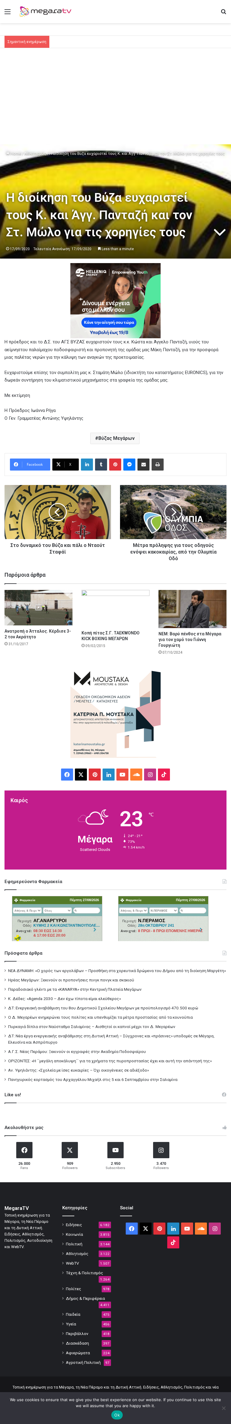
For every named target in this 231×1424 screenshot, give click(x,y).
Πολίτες (73, 1288)
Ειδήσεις (74, 1224)
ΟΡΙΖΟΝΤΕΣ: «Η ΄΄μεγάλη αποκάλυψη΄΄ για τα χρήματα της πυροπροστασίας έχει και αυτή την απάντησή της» (110, 1060)
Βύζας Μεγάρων (116, 438)
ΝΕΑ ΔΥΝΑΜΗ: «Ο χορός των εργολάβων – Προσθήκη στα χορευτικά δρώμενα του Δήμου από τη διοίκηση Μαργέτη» (117, 970)
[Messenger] (129, 465)
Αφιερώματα (78, 1352)
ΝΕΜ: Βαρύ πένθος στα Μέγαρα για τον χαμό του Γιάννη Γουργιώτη (190, 639)
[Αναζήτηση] (223, 14)
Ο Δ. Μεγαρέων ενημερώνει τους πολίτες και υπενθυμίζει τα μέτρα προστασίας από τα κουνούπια (100, 1017)
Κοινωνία (74, 1234)
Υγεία (71, 1323)
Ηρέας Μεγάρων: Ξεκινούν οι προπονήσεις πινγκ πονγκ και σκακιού (71, 979)
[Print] (158, 465)
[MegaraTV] (46, 11)
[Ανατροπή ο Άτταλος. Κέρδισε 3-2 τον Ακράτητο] (38, 607)
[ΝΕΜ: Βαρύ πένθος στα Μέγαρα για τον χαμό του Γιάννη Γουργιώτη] (192, 609)
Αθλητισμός (35, 153)
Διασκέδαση (77, 1343)
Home (15, 153)
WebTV (72, 1263)
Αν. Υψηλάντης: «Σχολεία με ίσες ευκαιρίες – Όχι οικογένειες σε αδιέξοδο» (78, 1070)
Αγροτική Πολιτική (83, 1362)
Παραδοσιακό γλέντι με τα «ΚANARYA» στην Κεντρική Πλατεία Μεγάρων (75, 989)
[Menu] (8, 14)
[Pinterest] (115, 465)
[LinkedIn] (87, 465)
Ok (117, 1415)
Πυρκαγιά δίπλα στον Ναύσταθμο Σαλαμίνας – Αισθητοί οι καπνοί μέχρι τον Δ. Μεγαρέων (91, 1026)
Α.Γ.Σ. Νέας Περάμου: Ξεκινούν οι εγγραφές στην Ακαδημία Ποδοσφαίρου (77, 1051)
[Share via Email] (143, 465)
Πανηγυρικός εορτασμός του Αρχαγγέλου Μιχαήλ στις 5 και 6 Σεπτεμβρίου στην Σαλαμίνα (92, 1079)
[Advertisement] (115, 99)
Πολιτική (74, 1243)
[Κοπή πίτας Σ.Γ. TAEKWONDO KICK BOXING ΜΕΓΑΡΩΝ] (115, 609)
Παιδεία (73, 1314)
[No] (223, 1408)
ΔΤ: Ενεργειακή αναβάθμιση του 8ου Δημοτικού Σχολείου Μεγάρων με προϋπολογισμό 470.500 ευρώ (103, 1007)
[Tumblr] (101, 465)
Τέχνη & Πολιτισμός (84, 1272)
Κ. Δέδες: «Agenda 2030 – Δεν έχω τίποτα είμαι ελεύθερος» (64, 998)
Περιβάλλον (77, 1333)
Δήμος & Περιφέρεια (85, 1298)
